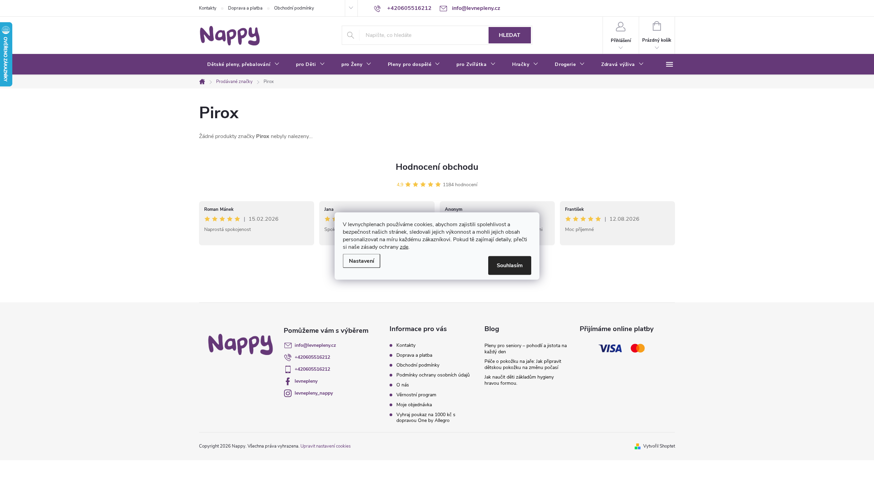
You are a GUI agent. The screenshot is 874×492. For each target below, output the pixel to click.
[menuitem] (243, 64)
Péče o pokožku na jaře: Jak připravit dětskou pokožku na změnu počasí (522, 364)
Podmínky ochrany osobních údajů (433, 375)
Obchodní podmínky (294, 8)
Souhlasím (510, 265)
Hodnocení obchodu (437, 167)
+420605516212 (312, 357)
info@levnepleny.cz (315, 345)
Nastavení (361, 261)
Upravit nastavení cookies (325, 446)
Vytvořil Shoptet (659, 446)
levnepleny (306, 381)
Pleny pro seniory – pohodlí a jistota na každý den (525, 348)
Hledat (509, 35)
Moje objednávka (414, 404)
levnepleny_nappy (314, 393)
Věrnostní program (416, 395)
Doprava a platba (245, 8)
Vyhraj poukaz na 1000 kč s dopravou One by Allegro (425, 417)
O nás (402, 385)
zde (404, 247)
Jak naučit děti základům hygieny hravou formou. (519, 380)
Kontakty (207, 8)
